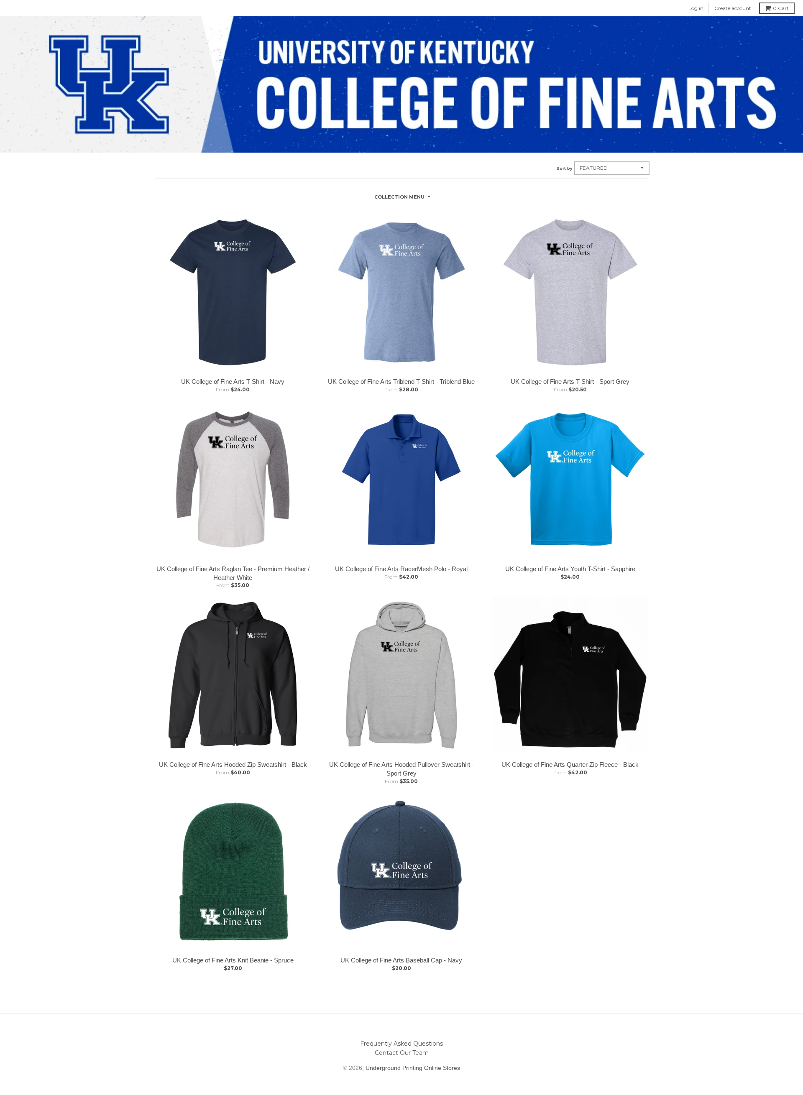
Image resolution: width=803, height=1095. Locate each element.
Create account (732, 8)
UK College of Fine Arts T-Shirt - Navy (232, 381)
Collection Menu (399, 197)
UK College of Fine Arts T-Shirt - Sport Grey (570, 381)
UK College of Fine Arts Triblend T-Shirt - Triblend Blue (401, 381)
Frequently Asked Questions (401, 1043)
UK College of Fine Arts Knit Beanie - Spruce (233, 960)
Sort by (564, 168)
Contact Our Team (402, 1053)
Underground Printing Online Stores (413, 1067)
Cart (781, 8)
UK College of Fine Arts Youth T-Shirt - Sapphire (570, 568)
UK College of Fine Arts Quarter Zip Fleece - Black (570, 764)
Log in (695, 8)
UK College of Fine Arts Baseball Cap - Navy (401, 960)
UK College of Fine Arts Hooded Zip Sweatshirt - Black (233, 764)
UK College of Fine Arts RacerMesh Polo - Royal (401, 568)
